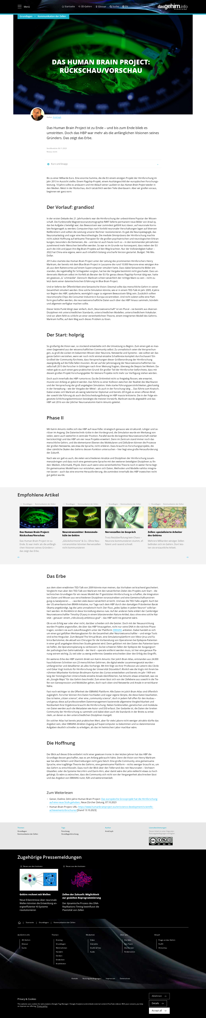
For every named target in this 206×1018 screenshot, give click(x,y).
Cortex (107, 672)
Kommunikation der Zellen (52, 16)
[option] (39, 526)
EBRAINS (117, 630)
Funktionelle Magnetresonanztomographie (80, 221)
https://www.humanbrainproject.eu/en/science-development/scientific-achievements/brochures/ (101, 808)
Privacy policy (42, 1006)
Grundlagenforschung (69, 834)
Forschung (65, 831)
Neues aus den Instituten (32, 866)
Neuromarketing (55, 235)
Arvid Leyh (57, 117)
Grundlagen (26, 16)
